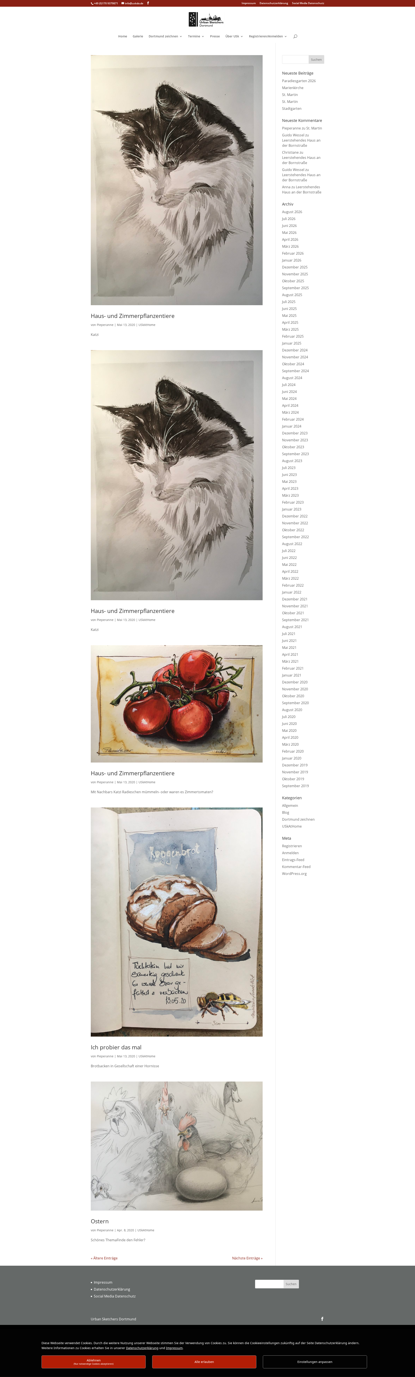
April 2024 (290, 405)
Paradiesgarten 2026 (299, 80)
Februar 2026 (293, 253)
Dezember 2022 (295, 516)
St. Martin (290, 94)
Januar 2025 (291, 343)
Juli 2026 (288, 218)
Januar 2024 (291, 426)
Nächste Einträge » (247, 1258)
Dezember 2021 (295, 599)
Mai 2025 (289, 315)
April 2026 (290, 239)
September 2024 (295, 371)
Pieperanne (105, 325)
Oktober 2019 (293, 779)
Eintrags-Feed (293, 859)
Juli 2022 (288, 550)
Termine (194, 36)
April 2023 (290, 488)
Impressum (249, 3)
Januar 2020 (291, 758)
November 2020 (295, 689)
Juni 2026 (289, 225)
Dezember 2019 (295, 765)
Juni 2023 (289, 474)
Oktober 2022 (293, 530)
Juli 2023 (288, 467)
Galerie (138, 36)
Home (122, 36)
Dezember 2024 (295, 350)
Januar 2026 (291, 260)
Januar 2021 (291, 675)
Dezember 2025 (295, 267)
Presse (215, 36)
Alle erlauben (204, 1362)
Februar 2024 (293, 419)
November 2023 (295, 440)
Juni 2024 (289, 391)
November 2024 (295, 357)
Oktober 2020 (293, 696)
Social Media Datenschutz (308, 3)
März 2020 (290, 744)
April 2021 (290, 654)
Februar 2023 (293, 502)
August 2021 (292, 626)
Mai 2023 (289, 481)
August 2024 (292, 377)
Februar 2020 (293, 751)
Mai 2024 (289, 398)
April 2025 (290, 322)
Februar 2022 (293, 585)
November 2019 (295, 772)
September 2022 (295, 537)
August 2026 (292, 211)
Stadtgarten (292, 108)
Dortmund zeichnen (163, 36)
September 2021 (295, 619)
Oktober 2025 (293, 281)
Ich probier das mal (116, 1047)
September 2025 (295, 288)
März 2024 (290, 412)
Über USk (232, 36)
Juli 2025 (288, 301)
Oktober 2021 (293, 613)
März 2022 (290, 578)
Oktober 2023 (293, 447)
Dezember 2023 (295, 433)
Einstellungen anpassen (314, 1362)
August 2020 (292, 709)
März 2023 (290, 495)
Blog (285, 812)
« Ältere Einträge (104, 1258)
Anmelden (290, 852)
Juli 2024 (288, 384)
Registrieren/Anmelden (266, 36)
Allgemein (290, 805)
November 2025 (295, 274)
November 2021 (295, 606)
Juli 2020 (288, 716)
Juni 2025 (289, 308)
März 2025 (290, 329)
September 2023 (295, 454)
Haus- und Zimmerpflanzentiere (133, 316)
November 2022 (295, 523)
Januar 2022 (291, 592)
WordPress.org (294, 873)
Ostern (100, 1221)
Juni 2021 (289, 640)
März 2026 (290, 246)
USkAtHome (147, 325)
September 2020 (295, 702)
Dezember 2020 (295, 682)
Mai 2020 (289, 730)
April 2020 (290, 737)
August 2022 (292, 543)
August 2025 (292, 294)
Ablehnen (93, 1361)
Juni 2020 (289, 723)
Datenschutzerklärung (274, 3)
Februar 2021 (293, 668)
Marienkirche (292, 87)
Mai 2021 (289, 647)
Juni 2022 (289, 557)
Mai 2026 (289, 232)
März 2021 (290, 661)
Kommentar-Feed (296, 866)
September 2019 (295, 785)
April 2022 (290, 571)
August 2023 (292, 460)
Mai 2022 (289, 564)
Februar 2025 (293, 336)
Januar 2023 (291, 509)
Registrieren (292, 846)
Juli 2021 (288, 633)
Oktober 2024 (293, 364)
